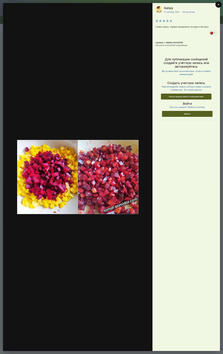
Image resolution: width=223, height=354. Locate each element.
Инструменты (139, 345)
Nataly (168, 8)
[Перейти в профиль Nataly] (158, 9)
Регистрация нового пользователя (186, 96)
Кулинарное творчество (30, 20)
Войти (187, 114)
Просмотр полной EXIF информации (171, 45)
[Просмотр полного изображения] (147, 8)
